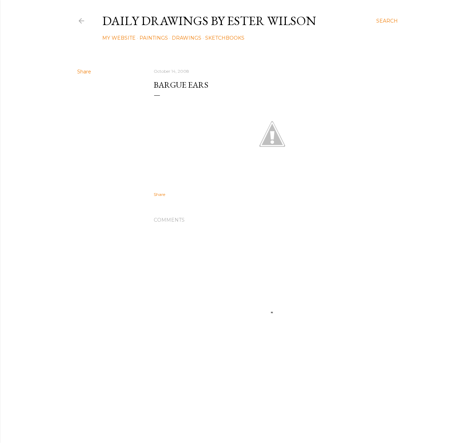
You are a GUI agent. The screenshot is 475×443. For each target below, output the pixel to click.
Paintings (153, 38)
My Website (119, 38)
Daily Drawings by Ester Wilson (209, 21)
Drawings (186, 38)
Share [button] (84, 72)
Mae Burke (256, 423)
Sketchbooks (224, 38)
